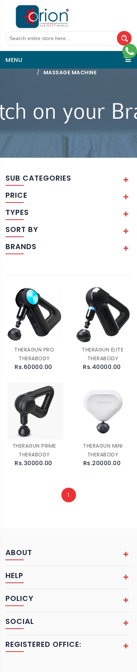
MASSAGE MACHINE (70, 72)
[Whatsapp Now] (129, 50)
